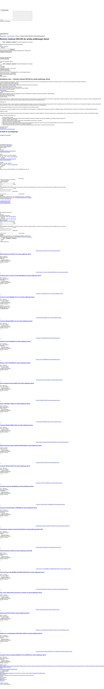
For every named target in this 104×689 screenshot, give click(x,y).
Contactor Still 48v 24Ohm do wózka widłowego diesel (15, 466)
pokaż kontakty (3, 90)
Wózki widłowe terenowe (5, 667)
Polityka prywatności (9, 673)
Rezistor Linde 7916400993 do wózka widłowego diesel (15, 362)
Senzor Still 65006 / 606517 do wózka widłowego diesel (15, 403)
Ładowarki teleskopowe (15, 666)
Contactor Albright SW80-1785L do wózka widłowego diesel (16, 425)
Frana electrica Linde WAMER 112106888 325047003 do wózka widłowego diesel (22, 572)
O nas (1, 669)
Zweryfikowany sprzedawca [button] (6, 144)
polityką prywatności (19, 196)
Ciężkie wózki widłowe (90, 666)
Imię (14, 183)
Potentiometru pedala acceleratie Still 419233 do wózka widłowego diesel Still (21, 529)
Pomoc (4, 669)
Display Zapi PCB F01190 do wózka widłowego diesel (14, 613)
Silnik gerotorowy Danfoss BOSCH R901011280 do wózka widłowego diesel (21, 445)
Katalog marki (42, 673)
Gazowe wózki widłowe (57, 666)
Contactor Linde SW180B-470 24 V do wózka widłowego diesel (17, 297)
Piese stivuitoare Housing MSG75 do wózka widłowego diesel (17, 383)
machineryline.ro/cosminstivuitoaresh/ (8, 158)
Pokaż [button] (8, 156)
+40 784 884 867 (13, 156)
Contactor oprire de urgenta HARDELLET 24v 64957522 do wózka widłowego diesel (23, 655)
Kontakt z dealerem (4, 58)
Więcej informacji (3, 219)
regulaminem (27, 196)
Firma (14, 184)
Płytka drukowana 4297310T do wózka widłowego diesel (15, 254)
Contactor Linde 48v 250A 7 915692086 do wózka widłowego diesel (18, 507)
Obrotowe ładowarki (99, 666)
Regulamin (2, 673)
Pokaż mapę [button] (21, 178)
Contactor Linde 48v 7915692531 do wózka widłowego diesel (17, 486)
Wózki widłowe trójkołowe (46, 666)
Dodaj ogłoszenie (4, 308)
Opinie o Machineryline (34, 673)
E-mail (14, 188)
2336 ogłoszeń (9, 145)
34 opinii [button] (2, 149)
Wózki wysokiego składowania (69, 666)
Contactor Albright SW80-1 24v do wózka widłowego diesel (16, 321)
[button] (52, 27)
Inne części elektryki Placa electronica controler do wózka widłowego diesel (21, 592)
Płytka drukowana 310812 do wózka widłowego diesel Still (16, 550)
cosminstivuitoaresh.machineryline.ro (8, 150)
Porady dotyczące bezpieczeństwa (7, 129)
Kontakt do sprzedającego (11, 669)
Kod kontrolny (21, 194)
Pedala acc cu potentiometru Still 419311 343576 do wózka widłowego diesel (21, 633)
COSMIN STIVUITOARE (5, 135)
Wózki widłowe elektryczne (26, 666)
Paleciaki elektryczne (80, 666)
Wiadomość (15, 191)
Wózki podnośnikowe (36, 666)
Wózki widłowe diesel (5, 666)
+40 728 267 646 (13, 164)
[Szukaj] (22, 16)
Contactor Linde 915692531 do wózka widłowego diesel (15, 341)
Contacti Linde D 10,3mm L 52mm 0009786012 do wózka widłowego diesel (20, 275)
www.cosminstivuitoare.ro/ (5, 159)
